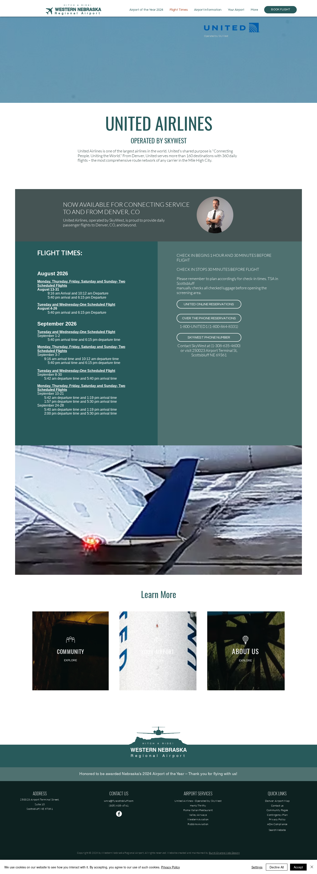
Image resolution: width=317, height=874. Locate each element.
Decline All (277, 867)
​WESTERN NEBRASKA (78, 9)
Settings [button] (256, 867)
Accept (298, 867)
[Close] (311, 867)
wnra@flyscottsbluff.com (119, 800)
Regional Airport (78, 13)
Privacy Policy (170, 867)
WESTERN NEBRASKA (158, 750)
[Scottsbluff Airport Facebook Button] (119, 814)
